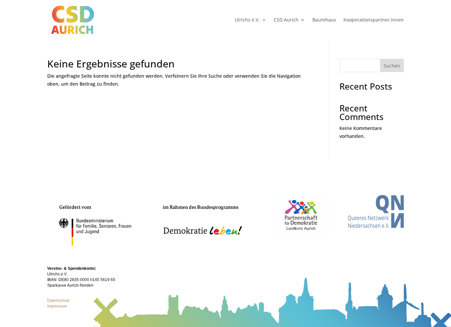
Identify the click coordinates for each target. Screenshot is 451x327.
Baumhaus (324, 20)
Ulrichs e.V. (247, 20)
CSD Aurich (286, 20)
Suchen (392, 65)
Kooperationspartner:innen (373, 20)
